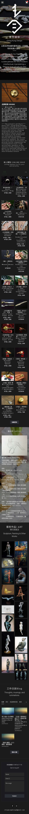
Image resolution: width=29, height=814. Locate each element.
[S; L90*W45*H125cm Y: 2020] (21, 666)
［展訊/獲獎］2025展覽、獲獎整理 (8, 743)
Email (8, 778)
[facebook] (12, 806)
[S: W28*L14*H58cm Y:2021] (8, 600)
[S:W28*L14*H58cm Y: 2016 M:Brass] (8, 622)
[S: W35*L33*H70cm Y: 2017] (21, 658)
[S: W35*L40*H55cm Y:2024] (21, 593)
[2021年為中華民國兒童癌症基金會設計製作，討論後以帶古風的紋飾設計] (8, 590)
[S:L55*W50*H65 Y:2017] (21, 627)
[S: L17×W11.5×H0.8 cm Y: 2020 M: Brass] (8, 563)
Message (9, 783)
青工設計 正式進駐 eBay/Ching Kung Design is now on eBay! (8, 719)
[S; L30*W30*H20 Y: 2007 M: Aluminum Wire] (8, 609)
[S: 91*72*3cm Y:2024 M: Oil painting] (8, 576)
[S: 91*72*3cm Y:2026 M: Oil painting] (21, 545)
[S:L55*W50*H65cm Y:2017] (21, 645)
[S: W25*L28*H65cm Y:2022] (21, 610)
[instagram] (16, 806)
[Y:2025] (21, 575)
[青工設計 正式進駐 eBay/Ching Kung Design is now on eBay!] (8, 711)
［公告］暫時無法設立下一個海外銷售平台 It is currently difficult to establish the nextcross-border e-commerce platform (21, 722)
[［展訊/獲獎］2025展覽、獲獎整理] (8, 737)
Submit (14, 796)
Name (7, 774)
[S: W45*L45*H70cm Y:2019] (8, 644)
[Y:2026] (8, 549)
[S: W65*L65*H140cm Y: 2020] (21, 675)
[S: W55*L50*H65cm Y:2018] (8, 665)
